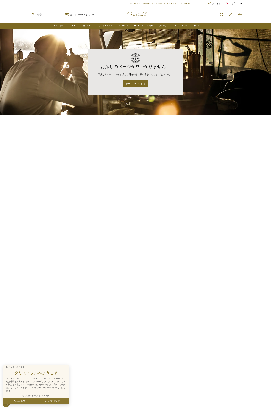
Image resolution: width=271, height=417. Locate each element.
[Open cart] (240, 15)
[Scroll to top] (258, 404)
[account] (221, 15)
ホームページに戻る (135, 83)
